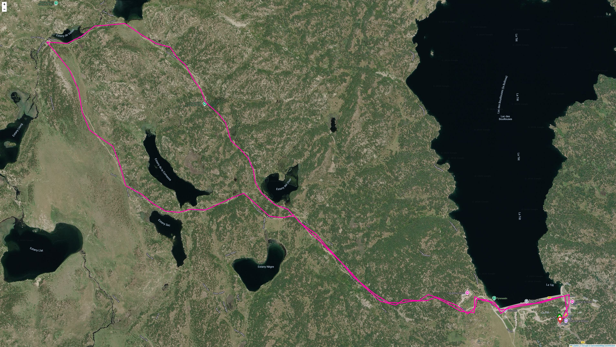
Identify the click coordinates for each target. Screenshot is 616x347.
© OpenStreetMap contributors (602, 345)
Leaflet (575, 345)
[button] (560, 320)
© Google (584, 345)
